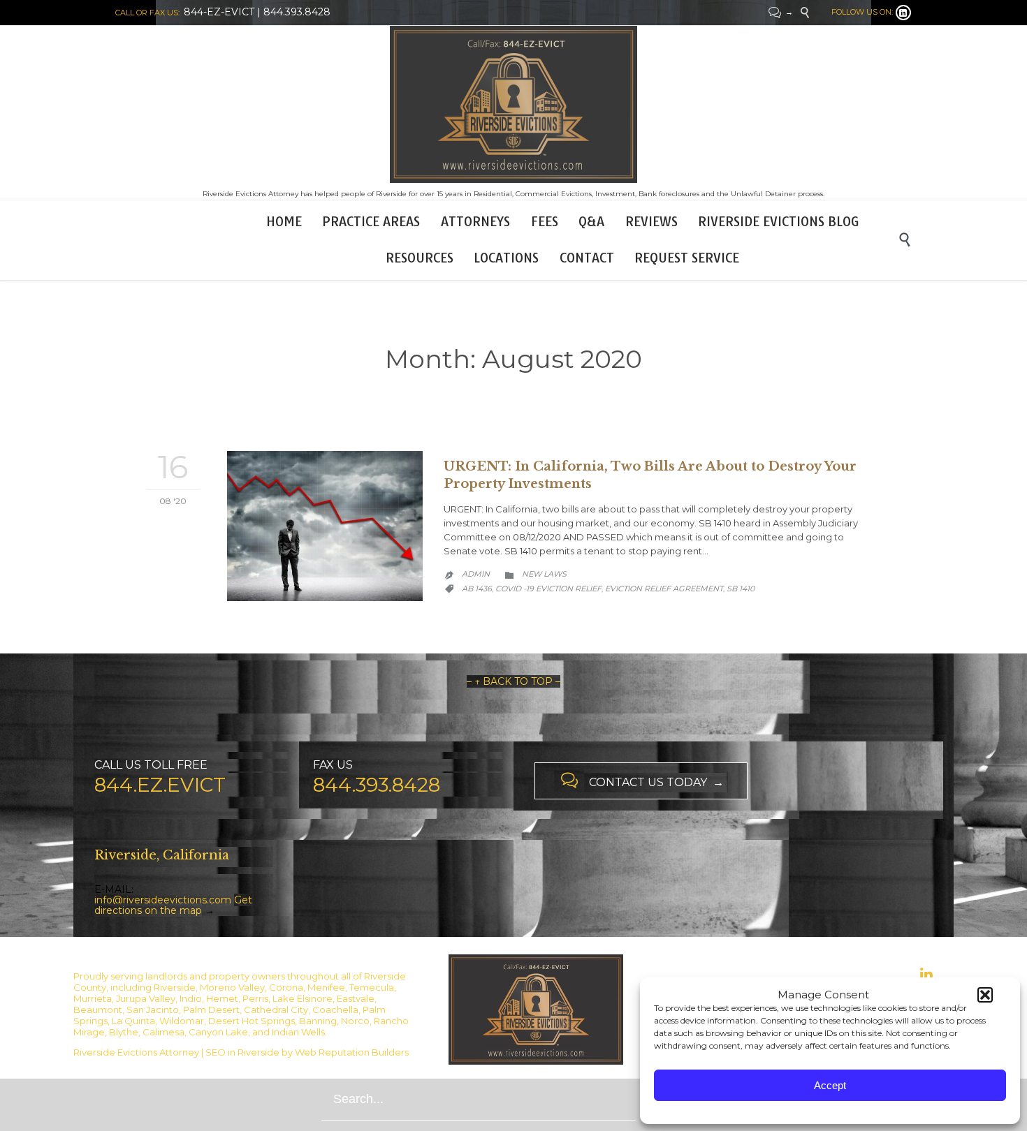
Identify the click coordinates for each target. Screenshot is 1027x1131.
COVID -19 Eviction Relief (548, 588)
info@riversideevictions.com (162, 900)
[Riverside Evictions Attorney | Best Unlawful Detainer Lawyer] (513, 104)
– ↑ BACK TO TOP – (513, 681)
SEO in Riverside (242, 1052)
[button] (985, 995)
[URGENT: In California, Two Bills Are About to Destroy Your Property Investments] (325, 526)
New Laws (544, 574)
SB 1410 (741, 588)
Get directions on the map (173, 905)
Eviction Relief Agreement (664, 588)
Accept (830, 1085)
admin (476, 574)
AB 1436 (477, 588)
